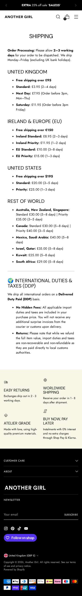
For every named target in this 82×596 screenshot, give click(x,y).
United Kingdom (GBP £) (22, 555)
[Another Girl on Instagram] (6, 529)
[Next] (75, 5)
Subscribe (71, 514)
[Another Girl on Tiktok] (19, 529)
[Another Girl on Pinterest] (13, 529)
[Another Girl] (19, 16)
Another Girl (31, 562)
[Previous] (6, 5)
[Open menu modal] (76, 16)
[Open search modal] (58, 16)
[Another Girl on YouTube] (26, 529)
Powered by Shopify (14, 569)
